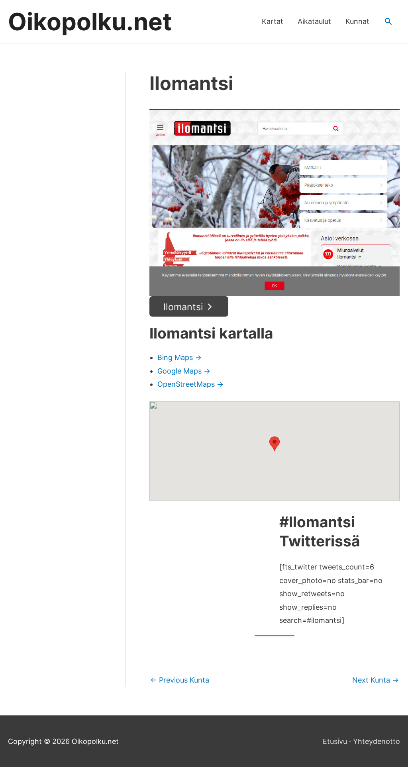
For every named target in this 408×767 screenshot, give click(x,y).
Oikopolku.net (90, 21)
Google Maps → (183, 371)
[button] (388, 21)
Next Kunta (375, 680)
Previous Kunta (179, 680)
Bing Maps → (179, 357)
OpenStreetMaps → (190, 384)
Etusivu (335, 741)
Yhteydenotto (376, 741)
